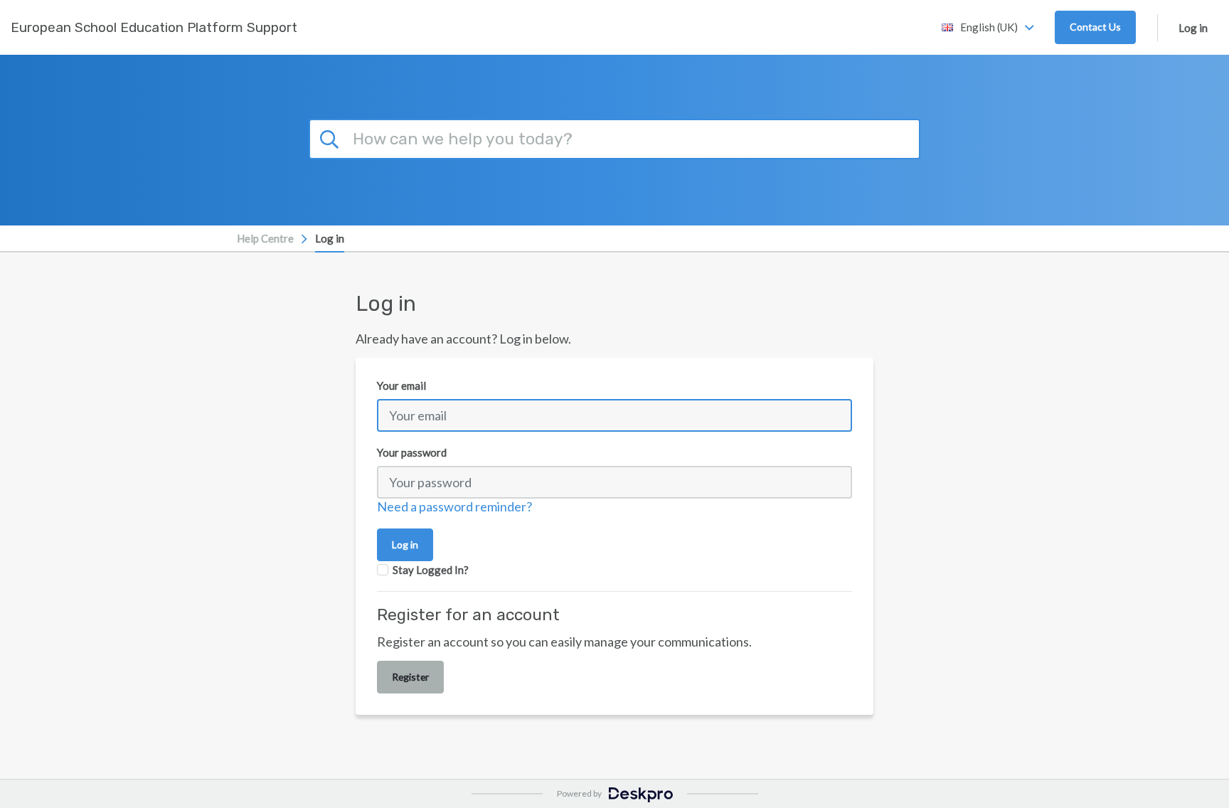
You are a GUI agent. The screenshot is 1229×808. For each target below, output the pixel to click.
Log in (1193, 27)
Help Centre (265, 238)
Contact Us (1095, 27)
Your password (412, 452)
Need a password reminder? (454, 506)
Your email (401, 385)
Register (410, 677)
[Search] (331, 137)
